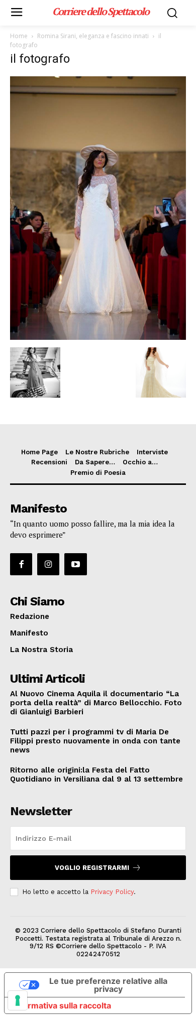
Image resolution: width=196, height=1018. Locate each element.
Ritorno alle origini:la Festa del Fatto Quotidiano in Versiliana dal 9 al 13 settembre (96, 775)
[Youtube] (75, 564)
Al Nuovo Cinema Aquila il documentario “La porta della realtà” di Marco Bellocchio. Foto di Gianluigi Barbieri (96, 702)
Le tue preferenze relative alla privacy (108, 985)
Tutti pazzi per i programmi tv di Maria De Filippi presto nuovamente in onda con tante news (95, 740)
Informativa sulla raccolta (62, 1005)
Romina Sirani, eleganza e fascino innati (93, 36)
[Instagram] (48, 564)
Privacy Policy (112, 892)
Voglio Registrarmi (92, 867)
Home (19, 36)
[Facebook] (21, 564)
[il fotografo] (98, 337)
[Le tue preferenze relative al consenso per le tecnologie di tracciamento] (17, 1000)
